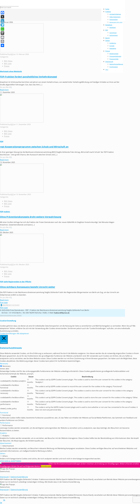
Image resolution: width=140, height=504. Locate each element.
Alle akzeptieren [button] (23, 333)
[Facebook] (2, 13)
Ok (4, 500)
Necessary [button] (4, 363)
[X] (2, 17)
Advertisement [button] (5, 443)
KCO (12, 54)
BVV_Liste (7, 63)
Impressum (4, 477)
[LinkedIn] (2, 21)
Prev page (4, 302)
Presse (6, 66)
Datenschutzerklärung (19, 477)
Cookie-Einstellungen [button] (8, 333)
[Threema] (2, 33)
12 (13, 305)
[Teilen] (2, 45)
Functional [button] (4, 412)
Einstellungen (46, 466)
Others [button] (2, 453)
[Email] (2, 37)
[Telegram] (2, 25)
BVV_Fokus (8, 61)
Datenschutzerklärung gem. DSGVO (11, 315)
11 (11, 305)
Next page (4, 308)
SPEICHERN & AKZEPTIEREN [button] (10, 461)
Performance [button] (5, 423)
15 (18, 305)
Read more (4, 90)
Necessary (6, 366)
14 (17, 305)
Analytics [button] (3, 433)
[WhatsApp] (2, 29)
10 (9, 305)
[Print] (2, 41)
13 (15, 305)
